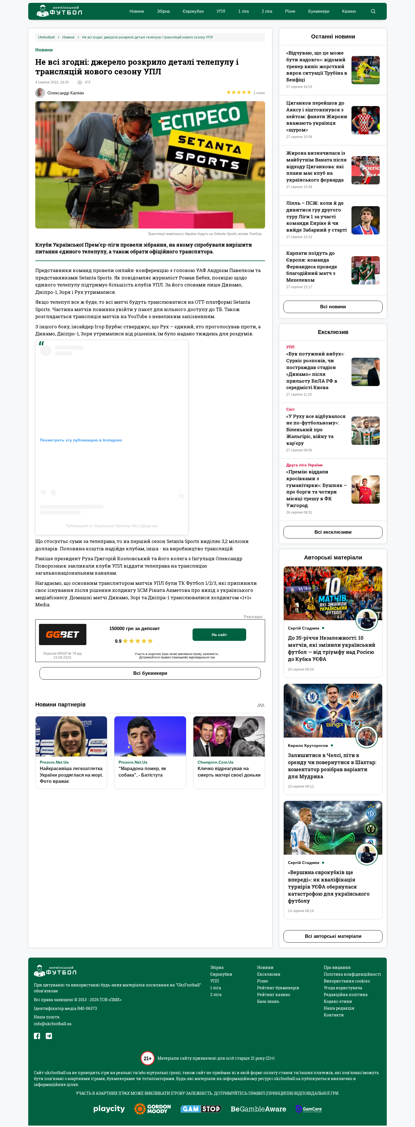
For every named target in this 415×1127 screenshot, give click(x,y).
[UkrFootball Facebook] (37, 1036)
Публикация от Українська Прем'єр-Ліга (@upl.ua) (112, 525)
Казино (349, 11)
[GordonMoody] (152, 1109)
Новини (137, 11)
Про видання (337, 967)
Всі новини (333, 306)
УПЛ (221, 11)
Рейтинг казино (273, 994)
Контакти (334, 1015)
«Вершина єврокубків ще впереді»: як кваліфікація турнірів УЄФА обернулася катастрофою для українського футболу (329, 886)
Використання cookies (347, 981)
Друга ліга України (304, 465)
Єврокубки (193, 11)
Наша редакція (339, 1008)
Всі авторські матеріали (333, 936)
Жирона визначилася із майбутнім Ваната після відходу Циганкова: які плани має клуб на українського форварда (316, 166)
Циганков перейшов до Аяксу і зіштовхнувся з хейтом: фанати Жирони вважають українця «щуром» (316, 116)
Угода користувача (343, 987)
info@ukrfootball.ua (52, 1023)
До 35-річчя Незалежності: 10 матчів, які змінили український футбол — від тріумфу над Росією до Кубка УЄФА (331, 648)
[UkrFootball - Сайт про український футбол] (56, 11)
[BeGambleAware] (258, 1109)
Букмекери (318, 11)
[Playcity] (109, 1109)
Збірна (163, 11)
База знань (268, 1001)
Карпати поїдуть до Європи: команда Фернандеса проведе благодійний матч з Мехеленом (311, 266)
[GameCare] (309, 1109)
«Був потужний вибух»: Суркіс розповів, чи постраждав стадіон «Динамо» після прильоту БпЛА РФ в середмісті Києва (315, 370)
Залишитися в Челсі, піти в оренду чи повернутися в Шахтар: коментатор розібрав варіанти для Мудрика (332, 766)
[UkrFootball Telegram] (49, 1036)
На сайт (219, 634)
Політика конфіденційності (352, 974)
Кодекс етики (338, 1001)
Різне (290, 11)
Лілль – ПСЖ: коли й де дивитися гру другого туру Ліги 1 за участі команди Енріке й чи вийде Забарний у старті (316, 216)
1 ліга (243, 11)
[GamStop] (200, 1109)
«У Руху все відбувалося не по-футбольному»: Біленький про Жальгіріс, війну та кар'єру (316, 429)
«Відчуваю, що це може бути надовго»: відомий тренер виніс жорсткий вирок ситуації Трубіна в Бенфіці (316, 66)
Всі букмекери (150, 673)
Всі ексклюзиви (332, 532)
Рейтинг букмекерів (278, 987)
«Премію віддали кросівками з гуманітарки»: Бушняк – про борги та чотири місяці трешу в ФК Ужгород (316, 488)
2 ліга (267, 11)
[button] (373, 11)
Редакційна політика (346, 994)
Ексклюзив (268, 974)
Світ (290, 409)
